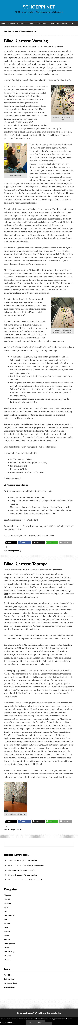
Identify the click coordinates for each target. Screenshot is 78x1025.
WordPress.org (9, 987)
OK (30, 1022)
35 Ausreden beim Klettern (16, 484)
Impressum (41, 23)
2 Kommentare (58, 46)
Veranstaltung (9, 952)
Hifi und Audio (9, 915)
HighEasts (12, 57)
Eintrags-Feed (9, 979)
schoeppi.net (39, 7)
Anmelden (7, 975)
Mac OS (7, 931)
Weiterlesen (21, 1022)
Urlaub (6, 948)
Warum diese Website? (16, 23)
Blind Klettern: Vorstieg (26, 40)
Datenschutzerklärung (57, 23)
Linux (6, 927)
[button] (11, 542)
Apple (6, 907)
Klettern (50, 46)
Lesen (13, 551)
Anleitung (7, 903)
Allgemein (7, 895)
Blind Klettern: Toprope (26, 563)
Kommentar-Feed (10, 983)
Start (3, 23)
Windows (7, 960)
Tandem (7, 939)
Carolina (58, 1013)
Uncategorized (9, 943)
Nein (40, 1022)
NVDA (6, 935)
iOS (5, 919)
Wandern (7, 956)
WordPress (36, 1013)
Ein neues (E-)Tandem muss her (26, 860)
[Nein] (48, 1023)
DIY (5, 911)
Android (7, 899)
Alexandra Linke (20, 46)
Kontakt (31, 23)
